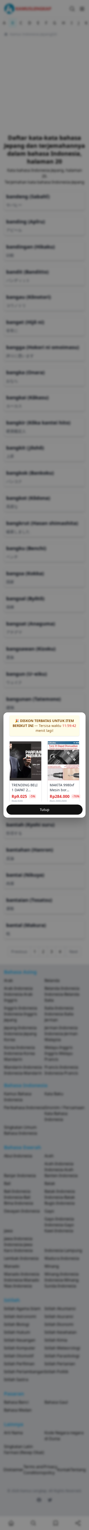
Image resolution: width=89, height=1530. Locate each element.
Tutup (44, 809)
